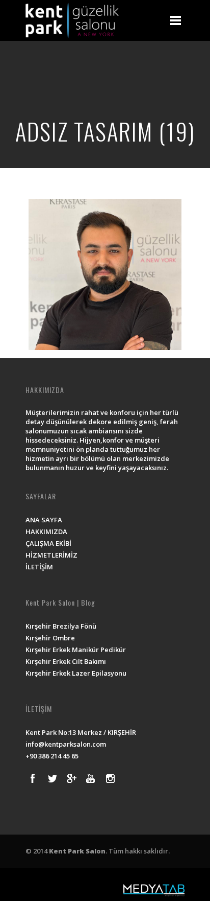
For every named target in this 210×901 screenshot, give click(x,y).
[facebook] (32, 778)
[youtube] (91, 778)
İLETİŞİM (39, 566)
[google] (71, 778)
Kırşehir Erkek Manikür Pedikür (75, 649)
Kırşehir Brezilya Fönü (60, 626)
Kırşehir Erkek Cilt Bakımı (65, 661)
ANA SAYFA (43, 519)
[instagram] (110, 778)
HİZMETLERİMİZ (51, 555)
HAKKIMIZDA (46, 531)
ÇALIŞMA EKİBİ (48, 543)
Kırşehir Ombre (50, 637)
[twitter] (52, 778)
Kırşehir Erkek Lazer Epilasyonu (75, 673)
